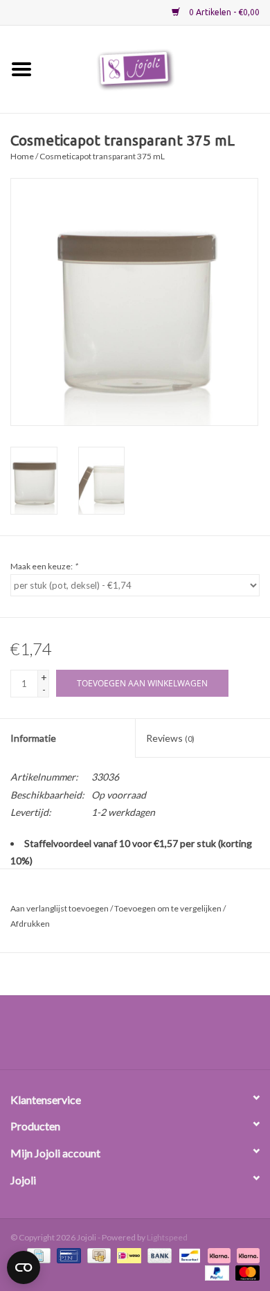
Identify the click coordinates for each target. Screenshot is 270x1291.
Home (22, 156)
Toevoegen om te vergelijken (168, 908)
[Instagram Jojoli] (159, 1037)
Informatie (33, 738)
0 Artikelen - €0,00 (223, 12)
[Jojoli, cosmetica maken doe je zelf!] (156, 68)
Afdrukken (30, 923)
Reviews (170, 738)
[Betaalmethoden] (67, 1254)
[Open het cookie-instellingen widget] (23, 1265)
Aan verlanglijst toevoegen (59, 908)
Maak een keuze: (44, 566)
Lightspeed (167, 1237)
